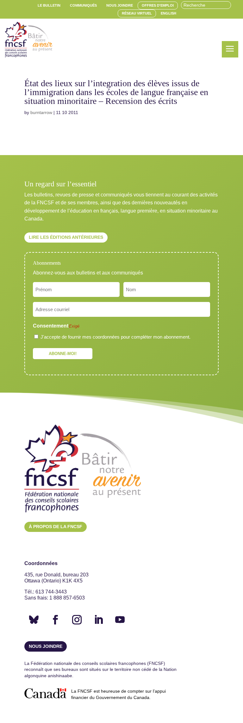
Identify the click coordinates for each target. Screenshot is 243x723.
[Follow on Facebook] (55, 619)
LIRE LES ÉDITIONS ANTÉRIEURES (66, 237)
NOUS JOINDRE (45, 646)
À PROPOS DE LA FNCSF (55, 526)
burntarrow (41, 112)
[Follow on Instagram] (76, 619)
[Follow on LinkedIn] (98, 619)
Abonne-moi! (63, 353)
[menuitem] (49, 5)
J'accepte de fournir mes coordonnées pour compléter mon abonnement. (115, 337)
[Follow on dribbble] (33, 619)
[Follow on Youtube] (119, 619)
